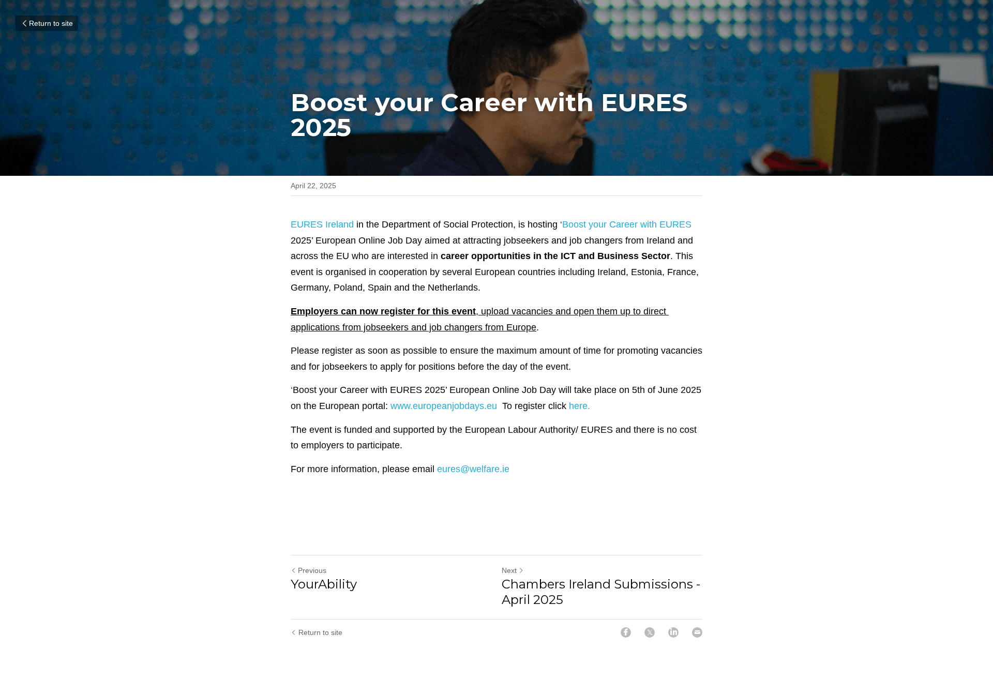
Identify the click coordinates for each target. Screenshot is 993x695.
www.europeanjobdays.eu (443, 406)
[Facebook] (626, 632)
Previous (312, 570)
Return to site (51, 23)
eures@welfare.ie (473, 469)
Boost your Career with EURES (626, 224)
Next (509, 570)
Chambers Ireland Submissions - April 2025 (601, 592)
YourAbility (324, 584)
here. (579, 406)
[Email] (697, 632)
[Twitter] (649, 632)
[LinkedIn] (673, 632)
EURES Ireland (322, 224)
